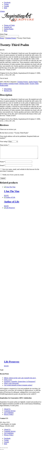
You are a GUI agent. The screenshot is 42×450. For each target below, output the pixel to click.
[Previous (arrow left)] (1, 449)
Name (2, 162)
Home (2, 38)
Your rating (4, 141)
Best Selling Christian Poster (9, 83)
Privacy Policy (8, 414)
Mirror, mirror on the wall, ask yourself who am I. (20, 378)
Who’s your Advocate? (11, 383)
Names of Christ (9, 25)
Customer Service (9, 411)
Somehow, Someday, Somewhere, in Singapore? (19, 381)
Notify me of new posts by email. (13, 175)
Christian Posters (10, 38)
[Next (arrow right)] (3, 449)
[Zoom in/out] (7, 447)
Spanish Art (8, 27)
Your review (4, 145)
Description (8, 89)
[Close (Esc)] (1, 447)
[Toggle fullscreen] (5, 447)
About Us (7, 409)
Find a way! (8, 380)
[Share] (3, 447)
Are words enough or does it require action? (18, 385)
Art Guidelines (9, 412)
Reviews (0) (8, 90)
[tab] (23, 89)
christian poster (24, 83)
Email (2, 165)
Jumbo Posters (8, 29)
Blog (5, 31)
